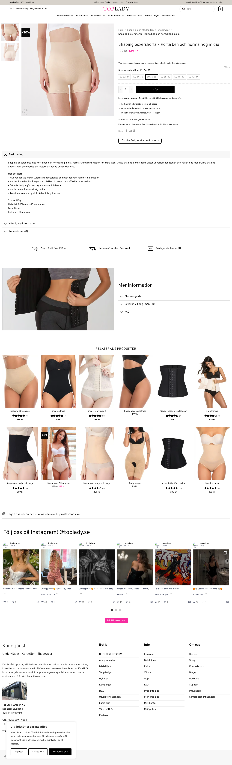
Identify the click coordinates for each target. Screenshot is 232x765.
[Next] (108, 69)
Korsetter (81, 15)
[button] (220, 9)
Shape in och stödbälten (157, 124)
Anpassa (18, 751)
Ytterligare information (22, 223)
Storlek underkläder (128, 70)
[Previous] (27, 69)
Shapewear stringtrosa (135, 411)
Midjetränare (212, 411)
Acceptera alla (60, 751)
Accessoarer (133, 15)
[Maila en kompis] (130, 131)
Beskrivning (16, 154)
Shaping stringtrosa (20, 411)
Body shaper (135, 483)
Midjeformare (135, 124)
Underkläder (64, 15)
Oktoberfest (168, 15)
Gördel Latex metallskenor (173, 411)
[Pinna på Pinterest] (134, 131)
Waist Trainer (114, 15)
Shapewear (97, 15)
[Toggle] (5, 154)
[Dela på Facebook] (126, 131)
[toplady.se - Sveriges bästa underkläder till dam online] (116, 8)
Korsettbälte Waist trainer (173, 483)
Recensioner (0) (18, 231)
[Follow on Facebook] (5, 757)
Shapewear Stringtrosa (58, 483)
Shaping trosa (58, 411)
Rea (143, 124)
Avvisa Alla (38, 751)
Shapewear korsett (97, 411)
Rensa (227, 67)
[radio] (124, 77)
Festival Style (152, 15)
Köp (155, 89)
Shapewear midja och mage (19, 483)
